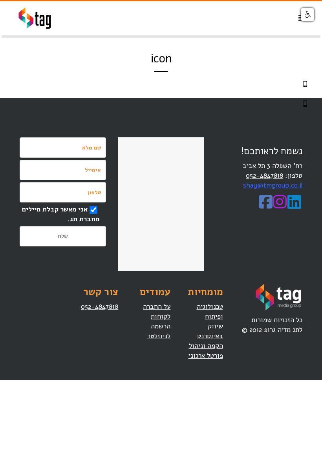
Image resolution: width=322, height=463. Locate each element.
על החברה (156, 306)
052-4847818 (264, 175)
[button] (307, 14)
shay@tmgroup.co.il (272, 185)
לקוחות (160, 316)
